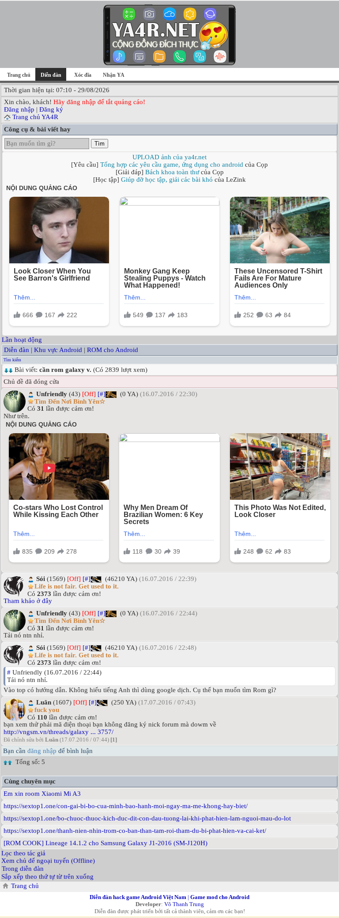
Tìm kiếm (12, 359)
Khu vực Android (58, 349)
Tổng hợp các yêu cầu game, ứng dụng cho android (171, 164)
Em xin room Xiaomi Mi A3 (42, 793)
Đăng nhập (19, 109)
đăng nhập (41, 750)
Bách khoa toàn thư (172, 172)
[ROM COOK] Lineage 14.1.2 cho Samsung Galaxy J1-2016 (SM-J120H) (105, 843)
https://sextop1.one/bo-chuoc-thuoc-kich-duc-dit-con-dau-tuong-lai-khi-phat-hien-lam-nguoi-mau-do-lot (147, 818)
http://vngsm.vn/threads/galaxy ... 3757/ (58, 731)
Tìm (99, 143)
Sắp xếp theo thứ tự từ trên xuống (47, 876)
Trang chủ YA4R (35, 116)
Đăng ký (51, 109)
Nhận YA (113, 75)
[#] (101, 393)
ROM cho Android (112, 349)
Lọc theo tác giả (23, 853)
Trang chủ (18, 75)
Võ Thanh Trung (184, 904)
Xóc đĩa (82, 75)
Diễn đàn (16, 349)
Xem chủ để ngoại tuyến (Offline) (48, 860)
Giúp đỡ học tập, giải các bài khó (167, 179)
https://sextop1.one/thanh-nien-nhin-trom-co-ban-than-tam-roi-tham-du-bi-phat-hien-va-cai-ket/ (135, 830)
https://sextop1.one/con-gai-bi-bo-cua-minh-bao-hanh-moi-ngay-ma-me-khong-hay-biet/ (126, 805)
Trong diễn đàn (23, 868)
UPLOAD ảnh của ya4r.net (169, 157)
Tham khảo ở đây (28, 600)
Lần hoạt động (22, 339)
